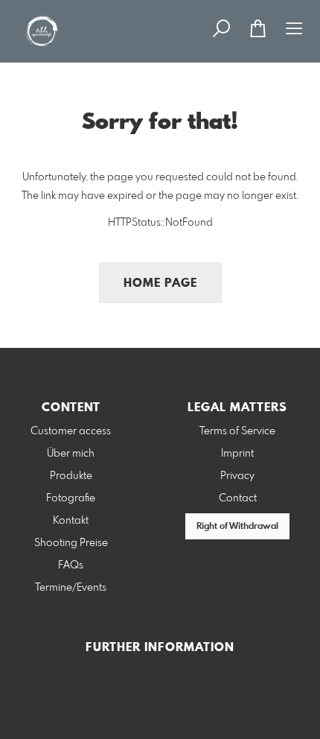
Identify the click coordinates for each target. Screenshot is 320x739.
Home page (160, 283)
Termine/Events (70, 588)
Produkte (71, 476)
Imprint (237, 453)
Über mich (71, 453)
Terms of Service (237, 431)
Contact (238, 498)
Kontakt (71, 521)
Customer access (71, 431)
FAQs (70, 565)
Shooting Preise (71, 543)
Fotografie (70, 498)
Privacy (237, 476)
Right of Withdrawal (237, 526)
